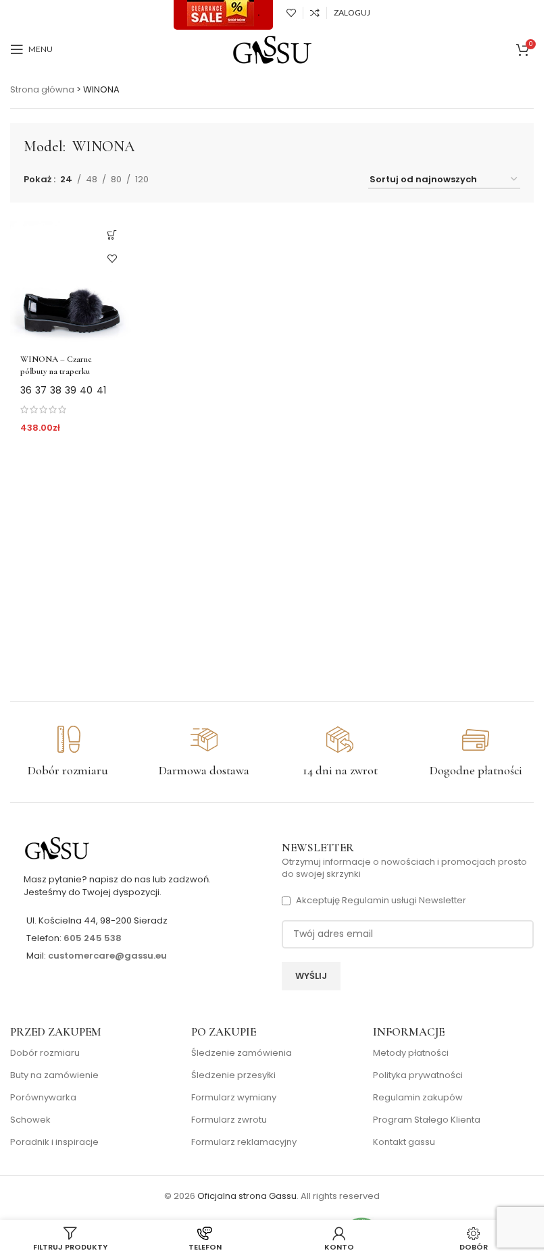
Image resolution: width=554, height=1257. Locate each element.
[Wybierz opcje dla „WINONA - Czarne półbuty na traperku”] (112, 234)
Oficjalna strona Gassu (247, 1195)
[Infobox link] (68, 752)
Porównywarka (43, 1098)
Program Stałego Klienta (426, 1120)
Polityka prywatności (418, 1075)
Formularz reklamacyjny (244, 1142)
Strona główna (42, 89)
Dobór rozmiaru (45, 1053)
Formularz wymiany (233, 1098)
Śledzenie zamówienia (241, 1053)
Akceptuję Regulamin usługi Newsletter (381, 900)
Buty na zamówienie (54, 1075)
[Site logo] (272, 49)
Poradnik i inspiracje (54, 1142)
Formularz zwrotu (229, 1120)
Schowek (30, 1120)
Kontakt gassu (404, 1142)
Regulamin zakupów (418, 1098)
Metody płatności (411, 1053)
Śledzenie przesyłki (233, 1075)
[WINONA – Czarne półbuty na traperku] (70, 280)
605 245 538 (93, 938)
